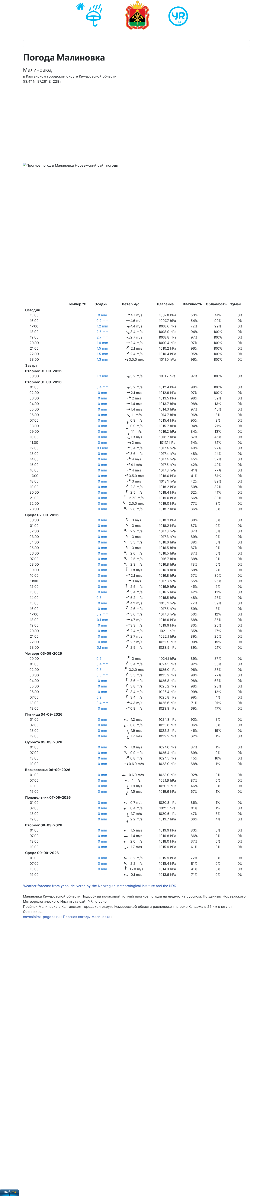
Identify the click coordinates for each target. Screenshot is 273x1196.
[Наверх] (265, 1188)
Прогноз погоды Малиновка (87, 917)
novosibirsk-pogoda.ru (41, 917)
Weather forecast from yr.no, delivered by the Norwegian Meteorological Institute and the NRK (100, 886)
